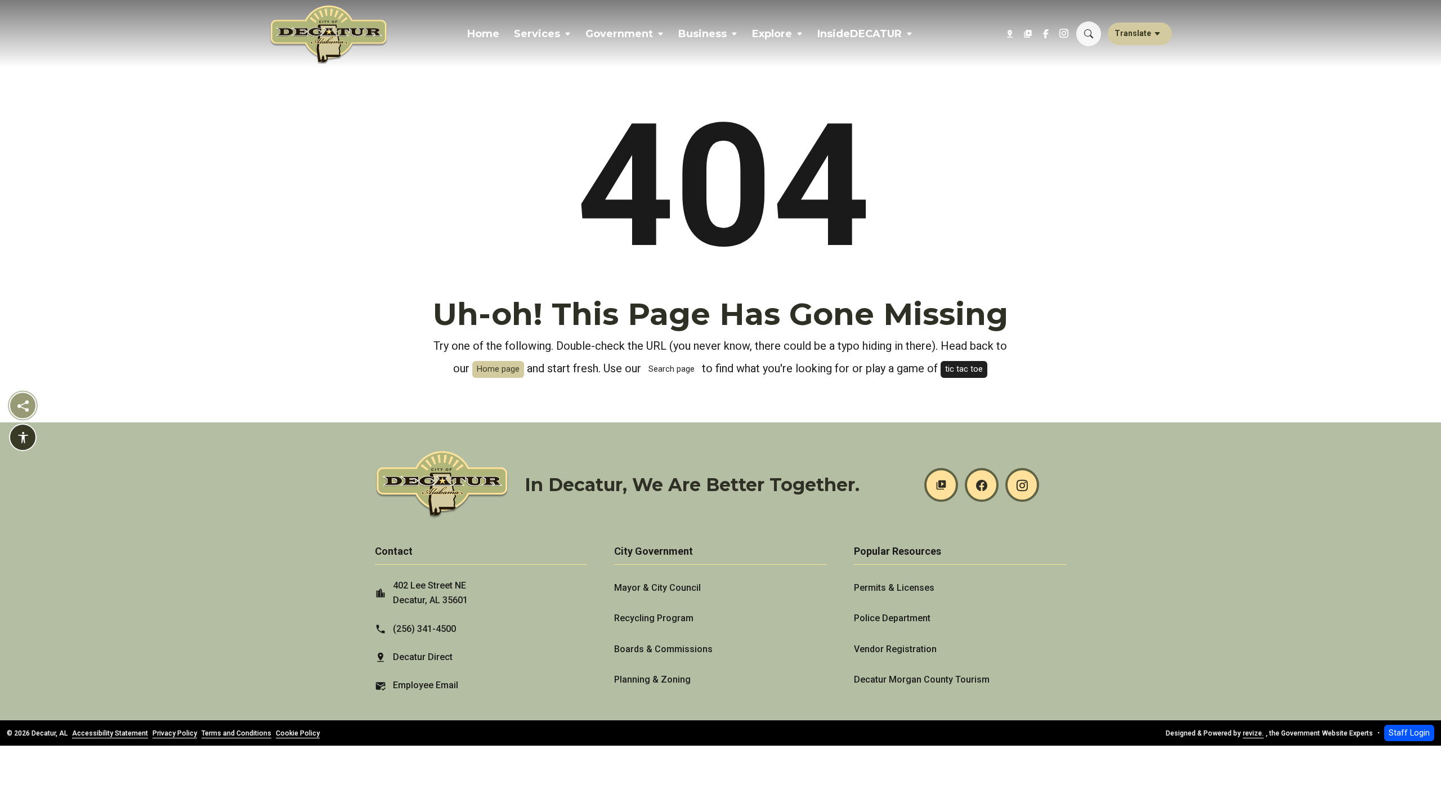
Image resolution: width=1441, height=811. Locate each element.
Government (619, 34)
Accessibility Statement (110, 733)
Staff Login (1409, 733)
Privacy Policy (175, 733)
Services (537, 34)
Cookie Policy (298, 733)
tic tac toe (964, 369)
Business (702, 34)
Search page (671, 369)
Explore (772, 34)
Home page (498, 369)
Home (483, 34)
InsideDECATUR (859, 34)
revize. (1253, 733)
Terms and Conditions (236, 733)
